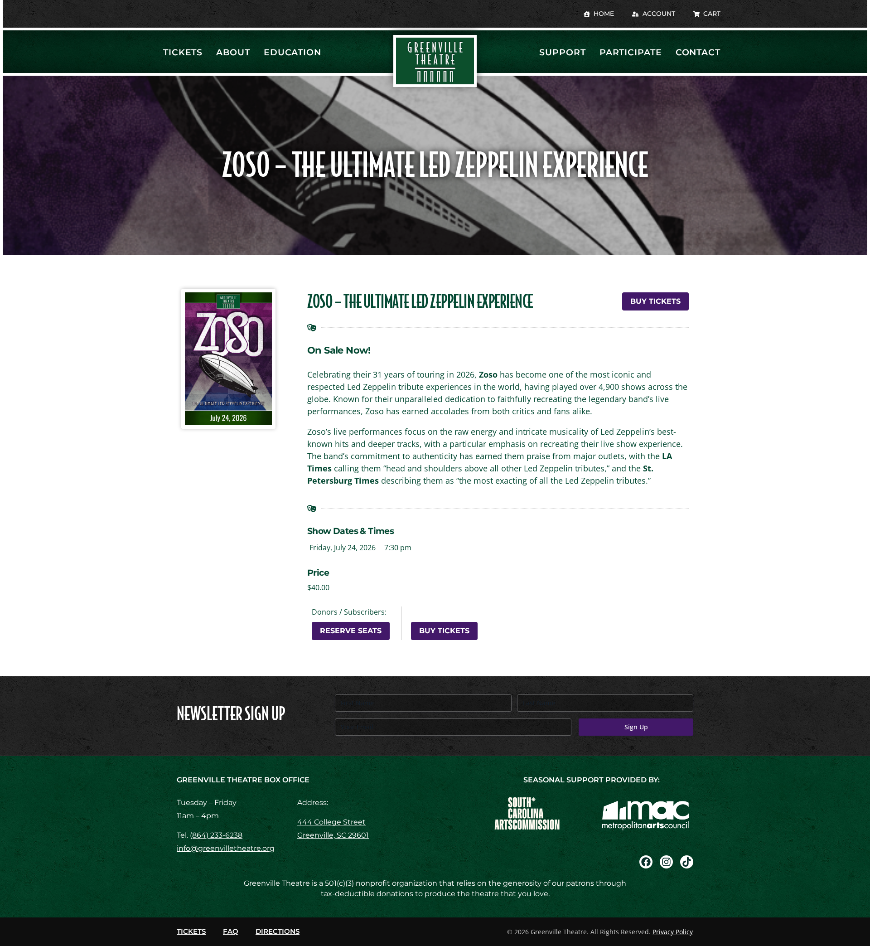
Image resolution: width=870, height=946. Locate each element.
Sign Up (636, 727)
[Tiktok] (686, 861)
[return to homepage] (435, 61)
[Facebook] (645, 861)
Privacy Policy (672, 931)
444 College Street (331, 822)
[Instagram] (666, 861)
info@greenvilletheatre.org (226, 848)
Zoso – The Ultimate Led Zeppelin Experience (420, 301)
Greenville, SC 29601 (333, 835)
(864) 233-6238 (216, 835)
